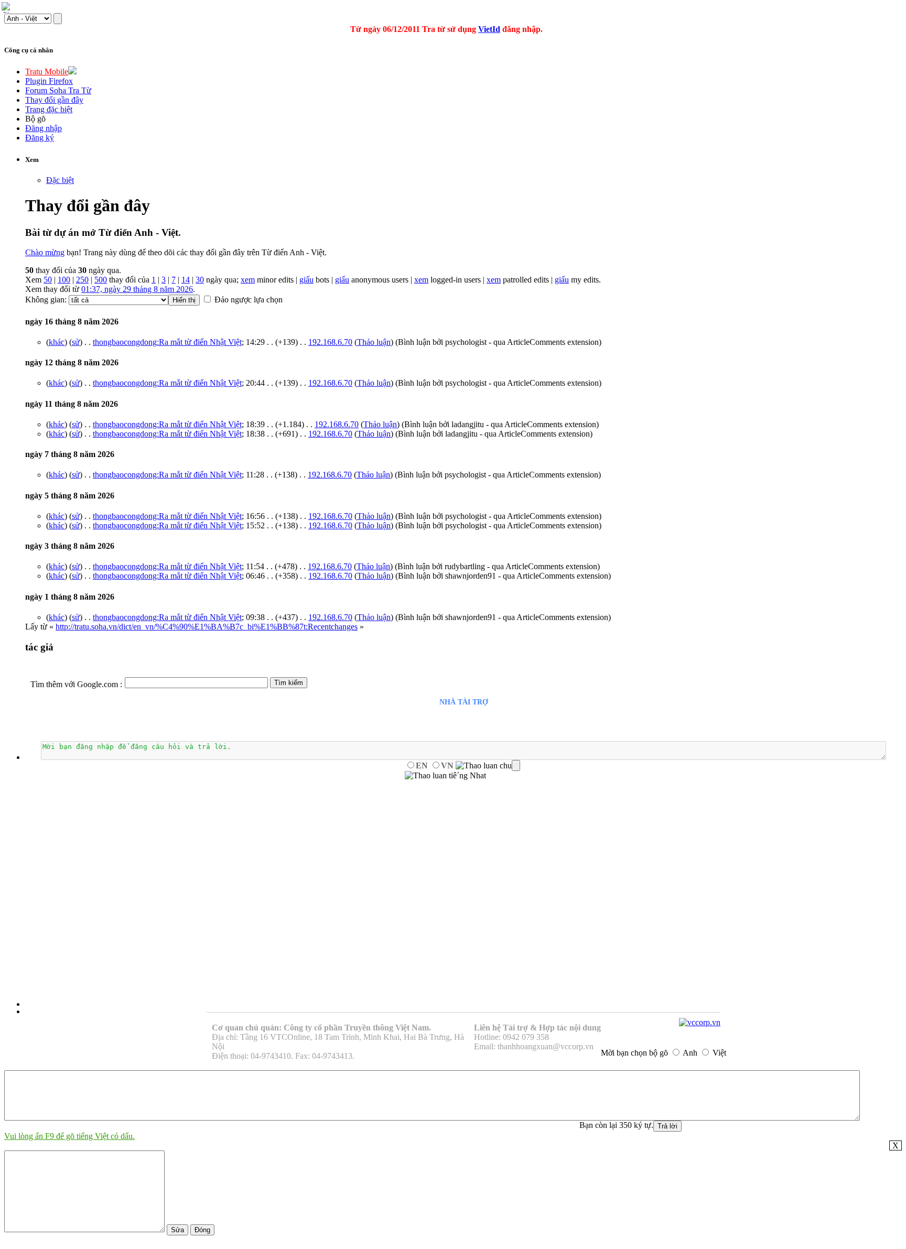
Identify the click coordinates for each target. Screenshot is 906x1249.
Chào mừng (44, 252)
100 (64, 279)
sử (76, 342)
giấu (306, 279)
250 (82, 279)
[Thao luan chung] (488, 765)
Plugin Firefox (49, 81)
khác (56, 342)
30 (200, 279)
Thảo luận (374, 342)
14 (185, 279)
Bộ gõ (35, 118)
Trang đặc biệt (48, 109)
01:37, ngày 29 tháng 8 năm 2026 (137, 289)
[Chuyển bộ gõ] (7, 7)
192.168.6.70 (330, 342)
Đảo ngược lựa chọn (248, 299)
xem (248, 279)
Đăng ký (39, 137)
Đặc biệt (60, 180)
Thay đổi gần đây (54, 99)
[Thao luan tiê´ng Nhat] (445, 775)
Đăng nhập (43, 128)
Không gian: (46, 299)
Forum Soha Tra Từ (58, 90)
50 (48, 279)
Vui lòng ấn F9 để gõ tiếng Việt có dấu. (69, 1136)
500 (100, 279)
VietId (489, 29)
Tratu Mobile (46, 71)
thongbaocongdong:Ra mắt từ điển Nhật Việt (167, 342)
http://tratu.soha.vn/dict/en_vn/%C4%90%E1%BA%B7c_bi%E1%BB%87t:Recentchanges (207, 626)
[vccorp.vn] (699, 1022)
